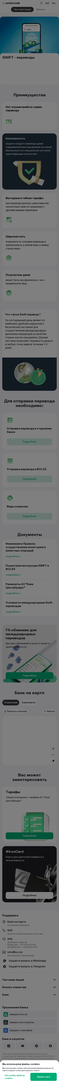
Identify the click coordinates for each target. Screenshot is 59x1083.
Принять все (43, 1077)
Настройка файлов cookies (15, 1077)
